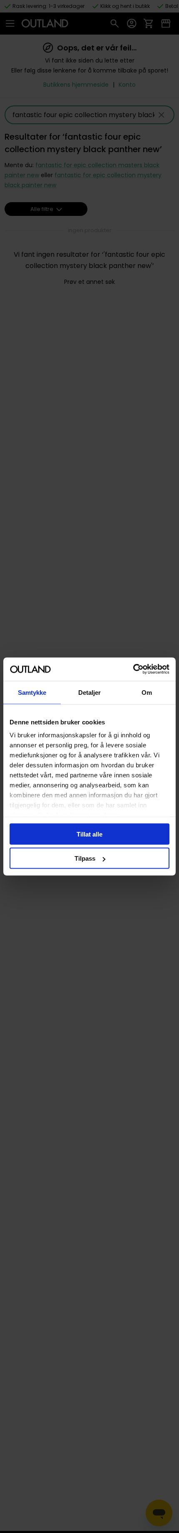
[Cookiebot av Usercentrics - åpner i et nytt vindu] (133, 669)
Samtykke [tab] (32, 692)
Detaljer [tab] (89, 692)
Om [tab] (147, 692)
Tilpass (85, 858)
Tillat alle (89, 833)
